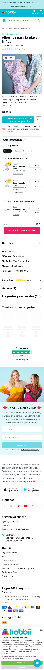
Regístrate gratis (9, 552)
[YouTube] (25, 506)
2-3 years (7, 151)
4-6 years (17, 151)
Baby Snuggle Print (19, 167)
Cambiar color (18, 174)
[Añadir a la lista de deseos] (38, 119)
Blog (4, 556)
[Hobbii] (8, 12)
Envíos (5, 525)
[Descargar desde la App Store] (12, 489)
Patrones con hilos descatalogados (18, 568)
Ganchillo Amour (20, 209)
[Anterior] (4, 74)
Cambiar (16, 215)
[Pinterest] (19, 506)
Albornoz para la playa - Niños (18, 28)
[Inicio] (3, 28)
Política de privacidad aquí (30, 450)
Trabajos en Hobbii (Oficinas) (15, 529)
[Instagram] (12, 506)
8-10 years (26, 151)
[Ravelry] (32, 506)
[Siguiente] (39, 74)
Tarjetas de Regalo (10, 572)
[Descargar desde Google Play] (32, 489)
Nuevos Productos (10, 560)
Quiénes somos (9, 576)
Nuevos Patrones (10, 564)
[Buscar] (38, 20)
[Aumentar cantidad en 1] (39, 165)
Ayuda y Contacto (10, 521)
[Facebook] (5, 506)
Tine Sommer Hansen (12, 34)
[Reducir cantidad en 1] (32, 165)
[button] (41, 12)
